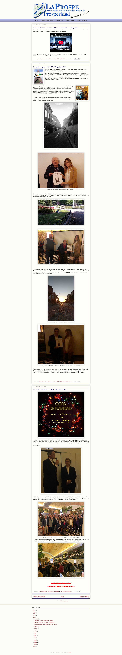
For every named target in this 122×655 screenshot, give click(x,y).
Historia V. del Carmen (82, 20)
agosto (35, 631)
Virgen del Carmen (70, 20)
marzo (35, 640)
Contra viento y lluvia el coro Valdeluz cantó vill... (44, 620)
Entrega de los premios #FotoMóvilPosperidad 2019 (49, 67)
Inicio (36, 20)
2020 (34, 615)
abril (35, 638)
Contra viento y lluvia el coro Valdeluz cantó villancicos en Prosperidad (55, 28)
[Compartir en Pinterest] (79, 59)
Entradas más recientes (39, 596)
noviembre (36, 626)
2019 (34, 617)
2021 (34, 613)
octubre (36, 628)
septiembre (36, 630)
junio (35, 635)
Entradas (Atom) (64, 601)
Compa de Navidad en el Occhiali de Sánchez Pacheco (50, 390)
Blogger (70, 652)
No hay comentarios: (67, 58)
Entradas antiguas (84, 596)
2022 (34, 612)
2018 (34, 646)
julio (35, 633)
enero (35, 644)
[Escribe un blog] (75, 59)
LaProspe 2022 (59, 20)
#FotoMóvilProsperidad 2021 (47, 20)
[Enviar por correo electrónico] (74, 59)
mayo (35, 637)
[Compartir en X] (77, 59)
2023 (34, 610)
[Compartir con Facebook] (78, 59)
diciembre (36, 619)
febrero (35, 642)
